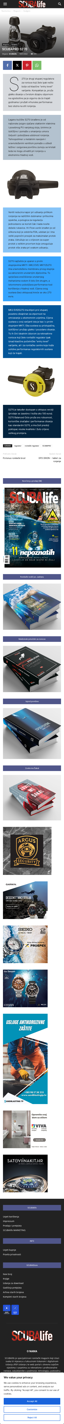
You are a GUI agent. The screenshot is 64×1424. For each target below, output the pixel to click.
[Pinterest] (27, 65)
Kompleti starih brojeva (14, 1296)
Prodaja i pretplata (12, 1225)
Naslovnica (6, 11)
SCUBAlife (13, 54)
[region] (32, 1398)
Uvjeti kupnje (9, 1249)
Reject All (32, 1417)
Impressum (8, 1221)
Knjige (6, 1278)
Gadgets (26, 11)
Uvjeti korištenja (11, 1216)
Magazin (17, 11)
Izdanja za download (13, 1283)
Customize (32, 1409)
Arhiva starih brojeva (13, 1292)
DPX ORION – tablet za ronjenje (50, 460)
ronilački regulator (32, 446)
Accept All (32, 1401)
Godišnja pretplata (12, 1287)
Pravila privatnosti (12, 1254)
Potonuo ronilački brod (14, 458)
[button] (5, 4)
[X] (17, 65)
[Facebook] (7, 65)
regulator (17, 446)
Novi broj (7, 1274)
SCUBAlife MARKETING (14, 1230)
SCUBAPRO (46, 446)
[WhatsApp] (36, 65)
